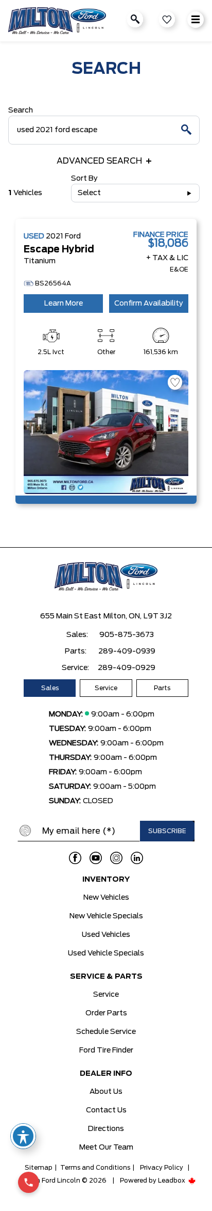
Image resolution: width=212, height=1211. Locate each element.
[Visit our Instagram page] (116, 858)
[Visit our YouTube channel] (96, 858)
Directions (106, 1129)
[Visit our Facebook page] (75, 858)
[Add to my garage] (175, 382)
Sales (50, 688)
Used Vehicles (106, 934)
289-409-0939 (126, 651)
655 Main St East (70, 616)
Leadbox (172, 1180)
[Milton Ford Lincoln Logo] (57, 20)
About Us (106, 1091)
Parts (162, 688)
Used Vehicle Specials (106, 953)
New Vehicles (106, 897)
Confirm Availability (148, 303)
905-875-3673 (126, 635)
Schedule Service (106, 1031)
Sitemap (38, 1168)
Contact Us (106, 1110)
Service (106, 688)
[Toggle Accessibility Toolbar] (23, 1136)
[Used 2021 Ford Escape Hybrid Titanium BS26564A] (106, 432)
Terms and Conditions (95, 1168)
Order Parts (106, 1013)
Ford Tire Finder (106, 1050)
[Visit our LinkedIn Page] (137, 858)
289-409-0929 (126, 668)
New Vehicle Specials (106, 916)
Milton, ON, (122, 616)
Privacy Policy (161, 1168)
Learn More (63, 303)
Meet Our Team (106, 1147)
